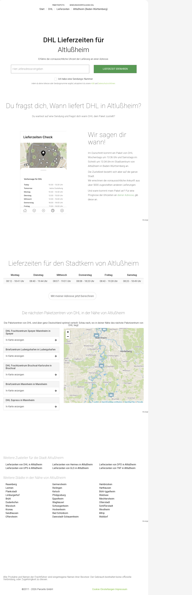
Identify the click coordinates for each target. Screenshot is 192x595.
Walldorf (103, 516)
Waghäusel (58, 502)
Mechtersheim (106, 498)
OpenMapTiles (129, 402)
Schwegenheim (60, 505)
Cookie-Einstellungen (103, 589)
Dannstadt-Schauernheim (65, 516)
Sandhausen (12, 513)
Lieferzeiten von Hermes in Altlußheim (72, 464)
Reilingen (57, 487)
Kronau (9, 509)
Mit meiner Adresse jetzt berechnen (72, 296)
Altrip (102, 513)
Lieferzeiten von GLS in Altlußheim (70, 468)
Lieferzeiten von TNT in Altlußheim (117, 468)
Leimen (9, 487)
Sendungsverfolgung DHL (82, 5)
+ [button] (68, 332)
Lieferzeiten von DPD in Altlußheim (117, 464)
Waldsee (103, 495)
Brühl (8, 498)
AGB (92, 83)
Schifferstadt (106, 505)
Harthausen (105, 487)
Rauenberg (11, 484)
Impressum (121, 589)
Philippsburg (59, 495)
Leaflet (96, 402)
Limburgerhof (13, 495)
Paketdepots (58, 5)
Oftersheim (11, 516)
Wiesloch (10, 505)
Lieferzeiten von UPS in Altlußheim (24, 468)
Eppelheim (57, 498)
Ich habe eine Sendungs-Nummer (75, 79)
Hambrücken (105, 484)
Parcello (140, 402)
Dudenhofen (12, 502)
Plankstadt (11, 491)
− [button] (68, 336)
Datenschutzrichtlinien (106, 83)
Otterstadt (104, 502)
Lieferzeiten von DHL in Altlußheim (24, 464)
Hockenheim (58, 509)
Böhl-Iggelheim (107, 491)
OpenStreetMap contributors (112, 402)
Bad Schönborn (60, 513)
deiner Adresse (125, 195)
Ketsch (56, 491)
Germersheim (59, 484)
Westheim (104, 509)
